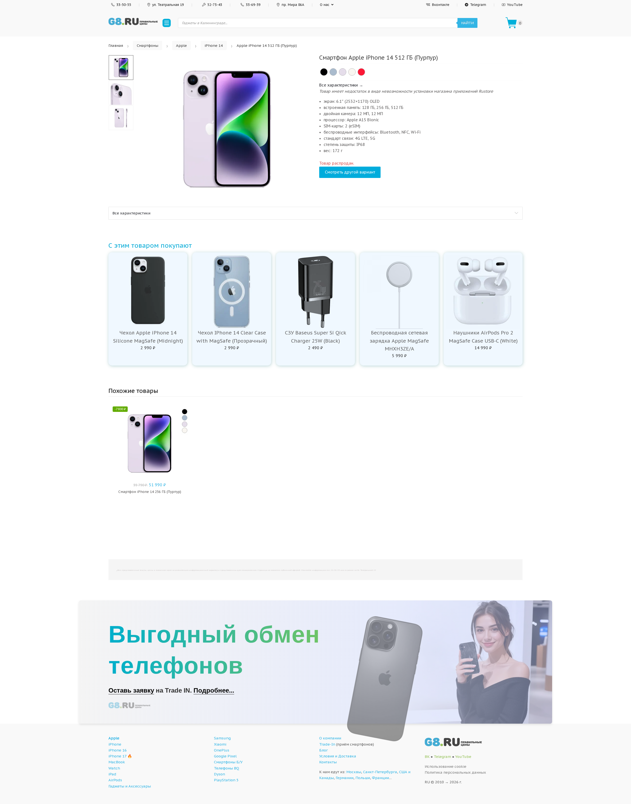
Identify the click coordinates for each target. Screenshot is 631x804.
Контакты (328, 762)
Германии (344, 777)
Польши (362, 777)
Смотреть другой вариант (350, 172)
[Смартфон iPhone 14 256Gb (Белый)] (184, 430)
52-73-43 (214, 4)
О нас (324, 4)
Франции (380, 777)
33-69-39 (253, 4)
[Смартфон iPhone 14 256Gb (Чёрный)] (184, 411)
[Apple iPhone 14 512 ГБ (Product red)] (361, 72)
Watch (114, 768)
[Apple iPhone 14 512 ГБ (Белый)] (352, 72)
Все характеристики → (341, 85)
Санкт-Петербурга (380, 771)
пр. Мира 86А (292, 4)
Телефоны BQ (226, 768)
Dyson (219, 774)
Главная (115, 45)
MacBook (116, 762)
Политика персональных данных (455, 772)
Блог (323, 750)
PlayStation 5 (226, 780)
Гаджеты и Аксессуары (129, 786)
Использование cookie (445, 766)
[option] (227, 129)
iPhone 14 (214, 45)
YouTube (515, 4)
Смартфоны (147, 45)
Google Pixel (225, 756)
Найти (467, 23)
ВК (427, 756)
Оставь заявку (131, 690)
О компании (330, 738)
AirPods (115, 780)
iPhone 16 (117, 750)
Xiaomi (220, 744)
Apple (181, 45)
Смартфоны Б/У (228, 762)
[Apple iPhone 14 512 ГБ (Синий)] (333, 72)
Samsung (222, 738)
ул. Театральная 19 (168, 4)
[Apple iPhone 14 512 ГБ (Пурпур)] (342, 72)
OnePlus (221, 750)
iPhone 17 (117, 756)
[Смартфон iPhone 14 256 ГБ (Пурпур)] (184, 424)
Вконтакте (440, 4)
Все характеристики (131, 213)
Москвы (353, 771)
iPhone (114, 744)
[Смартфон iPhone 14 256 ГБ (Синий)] (184, 417)
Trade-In (327, 744)
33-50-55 (123, 4)
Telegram (478, 4)
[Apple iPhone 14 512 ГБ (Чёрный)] (324, 72)
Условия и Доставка (337, 756)
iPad (112, 774)
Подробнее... (213, 690)
